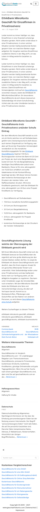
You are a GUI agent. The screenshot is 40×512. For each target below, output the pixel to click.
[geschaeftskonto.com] (12, 4)
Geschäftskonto (31, 90)
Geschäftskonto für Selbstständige (15, 497)
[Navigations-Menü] (35, 4)
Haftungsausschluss (11, 389)
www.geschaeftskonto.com (14, 508)
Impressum (20, 510)
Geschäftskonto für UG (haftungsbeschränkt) (19, 475)
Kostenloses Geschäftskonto (13, 482)
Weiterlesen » (11, 377)
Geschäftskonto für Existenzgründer (16, 485)
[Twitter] (12, 450)
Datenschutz (7, 407)
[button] (31, 4)
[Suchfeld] (35, 458)
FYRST (4, 409)
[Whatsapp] (25, 450)
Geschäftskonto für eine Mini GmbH (16, 472)
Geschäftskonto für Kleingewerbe (15, 494)
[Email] (16, 450)
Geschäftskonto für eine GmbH (14, 469)
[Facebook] (8, 450)
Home (3, 12)
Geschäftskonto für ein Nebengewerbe (17, 491)
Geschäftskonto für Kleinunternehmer (16, 488)
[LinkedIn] (21, 450)
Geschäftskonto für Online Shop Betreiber (18, 478)
